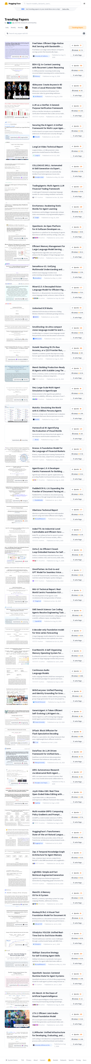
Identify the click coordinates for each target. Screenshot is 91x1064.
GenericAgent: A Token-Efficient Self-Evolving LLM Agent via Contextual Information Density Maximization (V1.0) (47, 712)
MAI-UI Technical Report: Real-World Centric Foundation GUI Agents (46, 591)
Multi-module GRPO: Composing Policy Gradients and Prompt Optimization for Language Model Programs (48, 813)
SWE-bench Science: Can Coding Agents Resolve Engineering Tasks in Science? (48, 611)
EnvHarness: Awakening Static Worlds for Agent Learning (46, 207)
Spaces (71, 1060)
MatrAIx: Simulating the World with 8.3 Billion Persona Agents (47, 409)
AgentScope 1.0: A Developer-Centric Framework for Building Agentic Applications (47, 470)
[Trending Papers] (26, 27)
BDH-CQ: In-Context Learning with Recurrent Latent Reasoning (48, 66)
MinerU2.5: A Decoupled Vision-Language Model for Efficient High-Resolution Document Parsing (48, 288)
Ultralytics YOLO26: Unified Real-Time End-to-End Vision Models (47, 934)
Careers (42, 1060)
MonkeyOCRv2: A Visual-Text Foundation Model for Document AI (49, 914)
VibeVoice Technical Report (45, 510)
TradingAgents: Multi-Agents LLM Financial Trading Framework (48, 187)
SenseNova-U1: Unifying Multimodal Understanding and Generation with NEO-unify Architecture (47, 268)
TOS (22, 1060)
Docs (84, 1060)
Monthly (20, 28)
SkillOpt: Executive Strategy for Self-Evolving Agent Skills (46, 954)
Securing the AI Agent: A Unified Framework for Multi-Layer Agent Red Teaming (48, 127)
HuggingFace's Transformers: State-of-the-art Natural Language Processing (48, 833)
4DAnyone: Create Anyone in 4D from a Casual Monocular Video (47, 86)
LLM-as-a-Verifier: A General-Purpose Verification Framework (47, 106)
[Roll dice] (83, 33)
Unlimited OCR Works (42, 308)
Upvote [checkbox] (77, 45)
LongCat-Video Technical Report (47, 146)
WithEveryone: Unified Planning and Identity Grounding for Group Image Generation (48, 692)
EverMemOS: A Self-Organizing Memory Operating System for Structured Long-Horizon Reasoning (47, 651)
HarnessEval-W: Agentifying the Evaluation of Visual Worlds (47, 429)
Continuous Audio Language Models (40, 672)
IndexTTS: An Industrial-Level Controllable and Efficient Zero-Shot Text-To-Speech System (47, 530)
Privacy (28, 1060)
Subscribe (65, 9)
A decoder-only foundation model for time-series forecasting (48, 631)
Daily (7, 28)
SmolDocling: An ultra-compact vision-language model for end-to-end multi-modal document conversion (48, 328)
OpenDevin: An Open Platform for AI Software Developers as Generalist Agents (46, 228)
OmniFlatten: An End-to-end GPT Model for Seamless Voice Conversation (46, 571)
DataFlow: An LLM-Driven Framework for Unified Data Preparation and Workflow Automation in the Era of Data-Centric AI (46, 752)
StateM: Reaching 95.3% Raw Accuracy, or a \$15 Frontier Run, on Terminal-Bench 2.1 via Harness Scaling (49, 349)
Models (55, 1060)
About (36, 1060)
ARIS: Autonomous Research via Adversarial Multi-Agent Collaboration (45, 771)
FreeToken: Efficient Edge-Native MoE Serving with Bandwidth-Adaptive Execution (47, 45)
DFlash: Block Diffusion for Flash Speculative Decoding (45, 732)
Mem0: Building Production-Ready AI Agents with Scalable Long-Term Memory (48, 369)
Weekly (13, 28)
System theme (13, 1060)
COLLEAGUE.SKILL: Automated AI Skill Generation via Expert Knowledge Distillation (47, 167)
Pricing (78, 1060)
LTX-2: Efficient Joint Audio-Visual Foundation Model (45, 1015)
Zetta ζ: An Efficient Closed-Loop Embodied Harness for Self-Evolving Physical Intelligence (48, 551)
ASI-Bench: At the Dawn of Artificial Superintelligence (44, 994)
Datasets (63, 1060)
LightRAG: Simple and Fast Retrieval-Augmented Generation (48, 873)
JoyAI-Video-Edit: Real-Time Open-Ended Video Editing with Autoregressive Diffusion (47, 793)
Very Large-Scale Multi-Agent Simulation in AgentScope (46, 389)
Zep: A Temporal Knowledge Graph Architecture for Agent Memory (48, 853)
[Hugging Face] (49, 1060)
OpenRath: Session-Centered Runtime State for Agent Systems (48, 974)
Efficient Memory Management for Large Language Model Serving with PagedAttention (48, 248)
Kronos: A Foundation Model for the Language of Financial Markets (48, 449)
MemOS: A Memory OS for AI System (41, 894)
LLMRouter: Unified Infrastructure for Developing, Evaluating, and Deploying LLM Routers (48, 1034)
